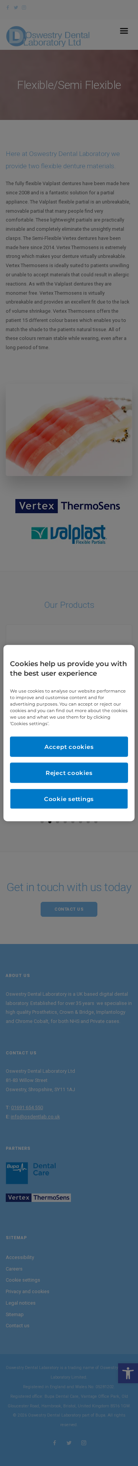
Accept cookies (69, 746)
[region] (69, 733)
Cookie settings (69, 799)
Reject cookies (69, 773)
